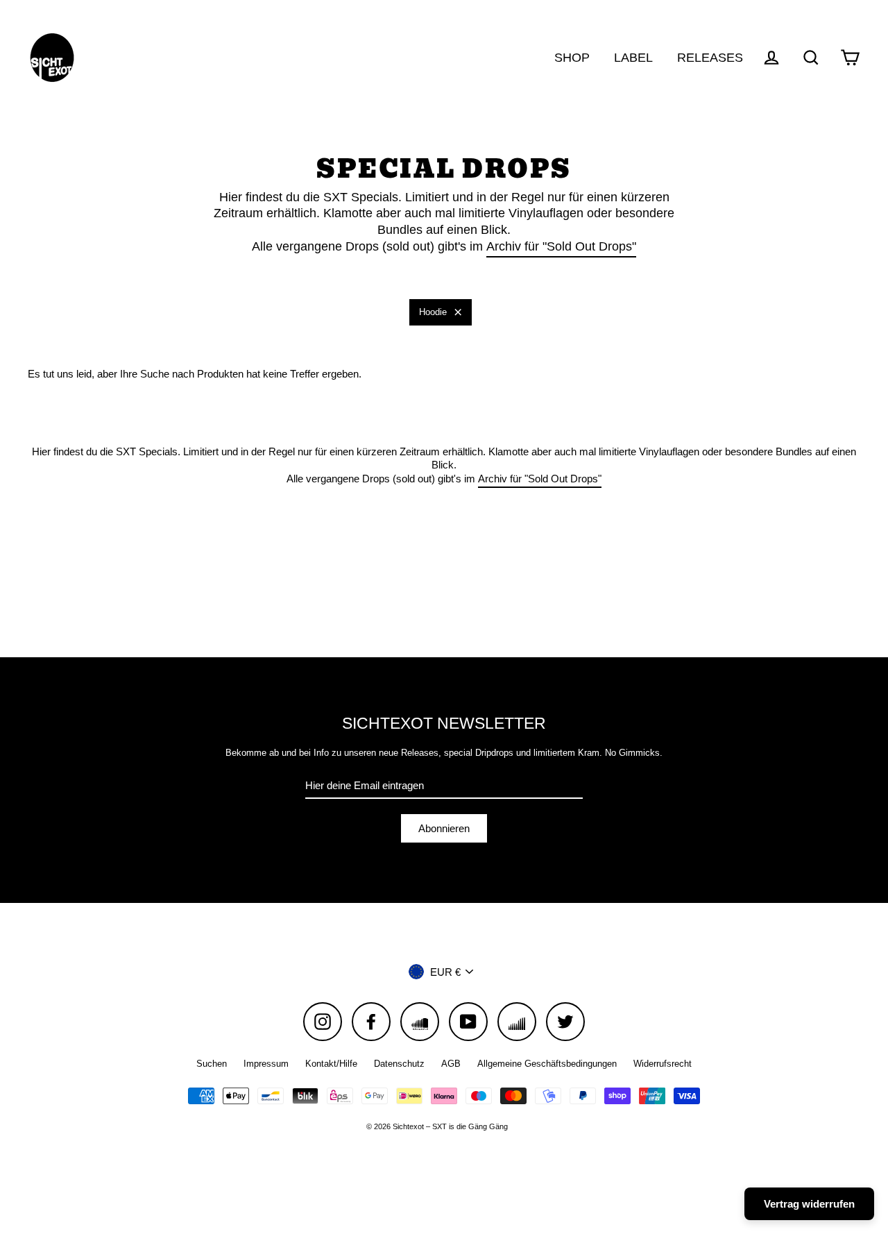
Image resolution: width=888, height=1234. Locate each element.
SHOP (572, 57)
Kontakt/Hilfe (331, 1063)
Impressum (266, 1063)
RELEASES (710, 57)
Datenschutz (399, 1063)
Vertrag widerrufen (809, 1204)
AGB (451, 1063)
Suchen (211, 1063)
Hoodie (433, 312)
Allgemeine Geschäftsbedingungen (547, 1063)
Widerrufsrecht (662, 1063)
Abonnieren (444, 828)
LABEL (633, 57)
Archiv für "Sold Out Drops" (561, 246)
